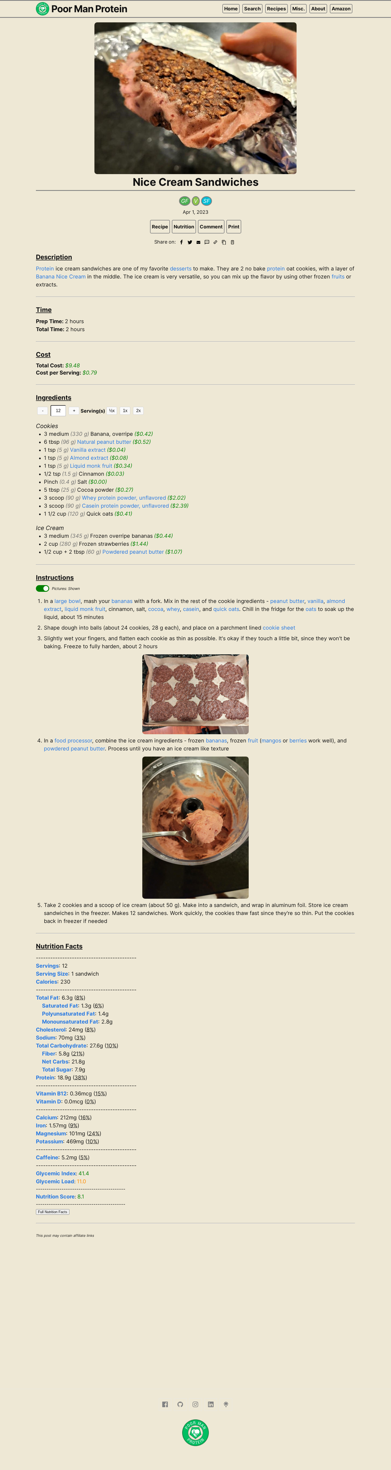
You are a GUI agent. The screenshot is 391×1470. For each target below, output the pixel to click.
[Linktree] (226, 1404)
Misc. (298, 8)
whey (173, 609)
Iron (41, 1125)
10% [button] (111, 1045)
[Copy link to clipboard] (215, 242)
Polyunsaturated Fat (68, 1014)
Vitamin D (48, 1101)
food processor (73, 740)
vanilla (315, 601)
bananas (121, 601)
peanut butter (287, 601)
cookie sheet (279, 628)
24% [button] (94, 1133)
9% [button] (73, 1125)
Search (252, 8)
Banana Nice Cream (61, 276)
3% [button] (80, 1037)
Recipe (160, 226)
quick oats (226, 609)
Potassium (49, 1141)
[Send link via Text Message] (207, 242)
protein (276, 268)
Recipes (276, 8)
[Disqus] (195, 1312)
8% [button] (80, 998)
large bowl (68, 601)
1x (125, 410)
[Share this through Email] (198, 242)
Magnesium (51, 1133)
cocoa (155, 609)
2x (138, 410)
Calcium (46, 1117)
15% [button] (100, 1093)
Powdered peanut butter (133, 552)
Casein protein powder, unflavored (125, 506)
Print (233, 226)
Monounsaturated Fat (70, 1022)
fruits (338, 276)
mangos (271, 740)
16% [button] (85, 1117)
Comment (211, 226)
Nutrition (184, 226)
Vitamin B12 (51, 1093)
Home (231, 8)
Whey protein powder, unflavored (124, 498)
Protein (45, 268)
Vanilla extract (88, 450)
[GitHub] (180, 1404)
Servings (47, 966)
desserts (181, 268)
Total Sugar (57, 1069)
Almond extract (89, 458)
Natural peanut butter (104, 442)
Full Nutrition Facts (52, 1212)
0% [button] (90, 1101)
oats (311, 609)
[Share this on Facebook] (181, 242)
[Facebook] (165, 1404)
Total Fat (47, 998)
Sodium (45, 1037)
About (318, 8)
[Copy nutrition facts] (232, 242)
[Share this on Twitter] (190, 242)
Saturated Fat (60, 1006)
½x (112, 410)
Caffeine (47, 1157)
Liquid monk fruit (91, 466)
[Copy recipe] (224, 242)
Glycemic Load (55, 1181)
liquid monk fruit (85, 609)
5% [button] (84, 1157)
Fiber (48, 1053)
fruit (253, 740)
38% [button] (79, 1077)
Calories (46, 982)
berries (298, 740)
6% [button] (98, 1006)
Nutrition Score (55, 1196)
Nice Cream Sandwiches (196, 181)
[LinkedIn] (211, 1404)
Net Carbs (55, 1061)
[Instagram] (195, 1404)
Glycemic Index (56, 1173)
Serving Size (52, 974)
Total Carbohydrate (61, 1045)
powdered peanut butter (74, 748)
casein (191, 609)
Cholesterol (50, 1029)
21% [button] (78, 1053)
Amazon (341, 8)
